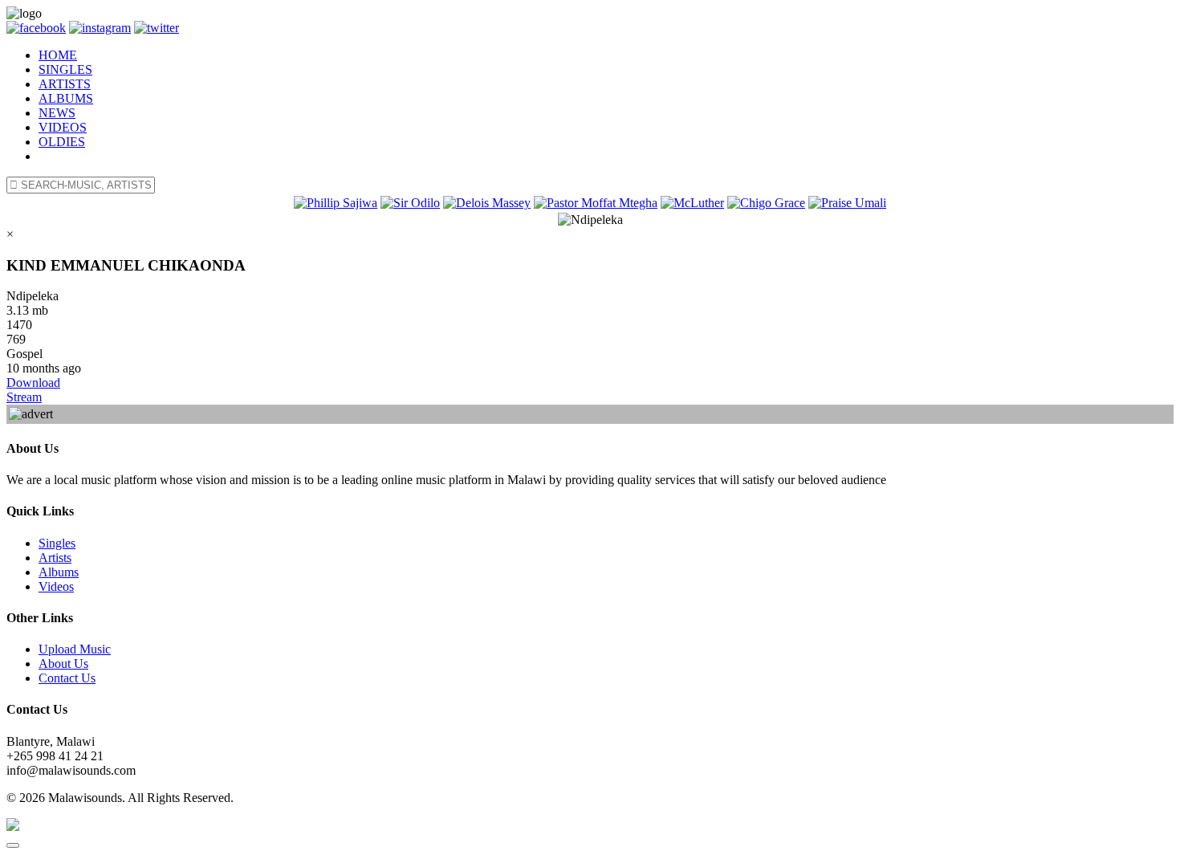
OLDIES (62, 142)
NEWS (57, 113)
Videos (56, 586)
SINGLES (65, 69)
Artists (55, 557)
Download (33, 382)
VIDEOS (63, 127)
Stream (24, 397)
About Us (63, 663)
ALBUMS (66, 98)
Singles (57, 543)
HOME (58, 55)
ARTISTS (65, 84)
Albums (59, 572)
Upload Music (75, 649)
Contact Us (67, 678)
